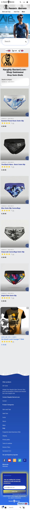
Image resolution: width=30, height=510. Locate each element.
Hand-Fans (16, 12)
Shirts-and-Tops (6, 12)
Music (4, 425)
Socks (4, 417)
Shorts (4, 421)
